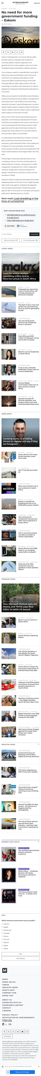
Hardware (22, 515)
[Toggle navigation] (2, 3)
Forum (5, 985)
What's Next (8, 990)
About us (7, 1000)
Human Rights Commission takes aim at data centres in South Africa (28, 385)
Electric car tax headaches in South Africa (28, 353)
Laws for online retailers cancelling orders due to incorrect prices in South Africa (19, 276)
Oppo (6, 945)
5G (19, 468)
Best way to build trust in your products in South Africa (28, 488)
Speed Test (8, 996)
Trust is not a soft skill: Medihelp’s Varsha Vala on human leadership (28, 369)
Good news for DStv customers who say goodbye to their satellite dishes (28, 566)
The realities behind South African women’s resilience (28, 852)
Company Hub (9, 993)
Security (21, 618)
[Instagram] (27, 1032)
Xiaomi (6, 942)
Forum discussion (29, 240)
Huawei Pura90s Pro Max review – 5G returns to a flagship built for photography (28, 807)
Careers (6, 1011)
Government (22, 334)
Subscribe (34, 234)
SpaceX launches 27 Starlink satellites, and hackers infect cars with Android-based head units (28, 401)
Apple (6, 927)
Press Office (9, 982)
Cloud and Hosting (25, 381)
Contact (6, 1008)
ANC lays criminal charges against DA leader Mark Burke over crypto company (28, 732)
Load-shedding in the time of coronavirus (20, 200)
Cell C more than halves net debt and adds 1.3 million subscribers (27, 535)
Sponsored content (12, 1005)
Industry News (24, 318)
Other (6, 949)
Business (6, 271)
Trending (6, 601)
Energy (4, 8)
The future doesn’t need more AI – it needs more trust (27, 894)
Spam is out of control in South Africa (27, 621)
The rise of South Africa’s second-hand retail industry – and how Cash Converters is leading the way (28, 825)
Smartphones (23, 680)
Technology (22, 396)
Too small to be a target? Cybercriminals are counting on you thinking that (28, 790)
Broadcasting (23, 562)
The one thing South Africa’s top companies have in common (27, 322)
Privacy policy (10, 1015)
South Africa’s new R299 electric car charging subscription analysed (27, 550)
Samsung (7, 930)
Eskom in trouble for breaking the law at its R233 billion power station (28, 503)
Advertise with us (11, 1002)
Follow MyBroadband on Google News (20, 220)
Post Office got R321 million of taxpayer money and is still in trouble (28, 338)
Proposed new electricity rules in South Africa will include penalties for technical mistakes (28, 292)
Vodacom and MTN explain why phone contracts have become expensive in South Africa (28, 685)
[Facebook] (4, 1032)
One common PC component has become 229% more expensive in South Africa (27, 520)
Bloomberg (7, 24)
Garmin (6, 924)
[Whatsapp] (13, 1032)
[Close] (38, 1066)
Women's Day (24, 848)
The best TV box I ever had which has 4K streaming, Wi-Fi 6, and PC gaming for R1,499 (28, 307)
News (5, 979)
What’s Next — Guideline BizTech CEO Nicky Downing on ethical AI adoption (28, 874)
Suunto (6, 939)
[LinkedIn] (12, 52)
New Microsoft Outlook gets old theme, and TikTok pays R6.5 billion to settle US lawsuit (20, 607)
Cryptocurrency (24, 727)
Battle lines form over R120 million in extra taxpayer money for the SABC (28, 715)
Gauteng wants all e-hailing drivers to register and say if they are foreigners (20, 441)
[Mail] (22, 52)
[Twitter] (8, 52)
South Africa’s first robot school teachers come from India (27, 456)
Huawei (6, 933)
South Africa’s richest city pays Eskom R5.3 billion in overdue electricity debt (28, 668)
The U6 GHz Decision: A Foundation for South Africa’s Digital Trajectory (28, 653)
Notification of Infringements (18, 1018)
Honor (6, 936)
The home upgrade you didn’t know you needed (27, 771)
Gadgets (21, 303)
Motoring (21, 350)
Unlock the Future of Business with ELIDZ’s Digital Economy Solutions (28, 754)
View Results (20, 958)
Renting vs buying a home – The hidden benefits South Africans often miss (28, 700)
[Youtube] (22, 1032)
